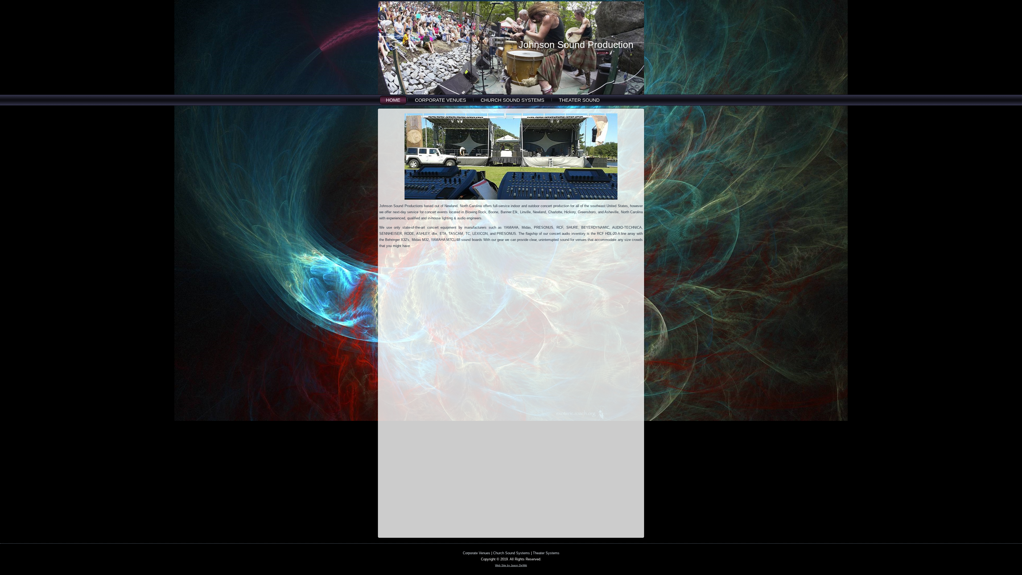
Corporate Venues (440, 100)
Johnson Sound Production (575, 44)
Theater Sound (579, 100)
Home (393, 100)
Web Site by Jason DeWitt (511, 565)
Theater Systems (546, 553)
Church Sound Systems (512, 100)
